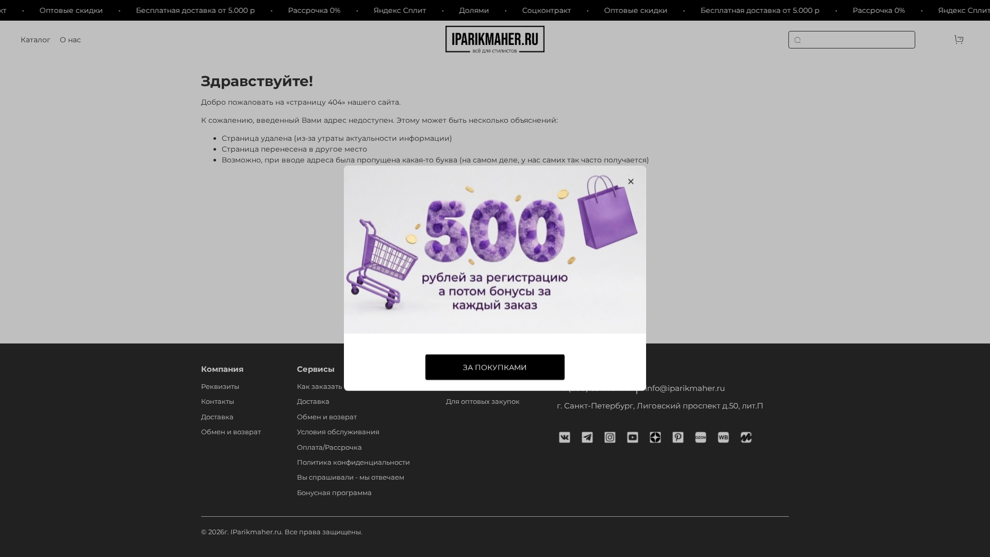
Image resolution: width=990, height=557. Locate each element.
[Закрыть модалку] (631, 181)
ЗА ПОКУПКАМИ (495, 367)
